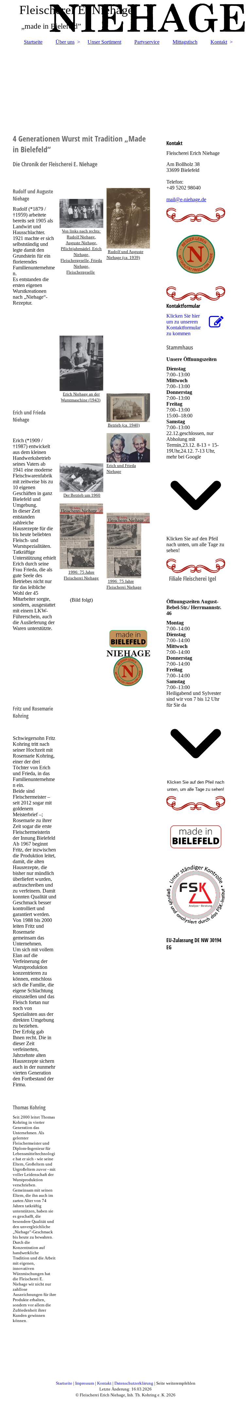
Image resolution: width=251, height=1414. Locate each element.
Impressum (85, 1383)
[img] (125, 85)
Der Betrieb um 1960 (81, 495)
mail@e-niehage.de (186, 199)
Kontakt (218, 42)
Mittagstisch (185, 42)
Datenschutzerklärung (134, 1383)
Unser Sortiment (104, 42)
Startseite (33, 42)
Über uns (65, 42)
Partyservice (146, 42)
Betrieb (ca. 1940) (124, 425)
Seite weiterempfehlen (175, 1383)
